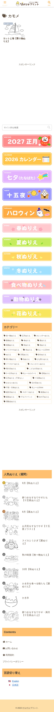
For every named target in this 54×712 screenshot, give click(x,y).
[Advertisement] (27, 93)
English (15, 681)
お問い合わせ (11, 648)
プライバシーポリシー (13, 661)
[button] (48, 127)
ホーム (8, 642)
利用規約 (9, 655)
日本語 (15, 685)
